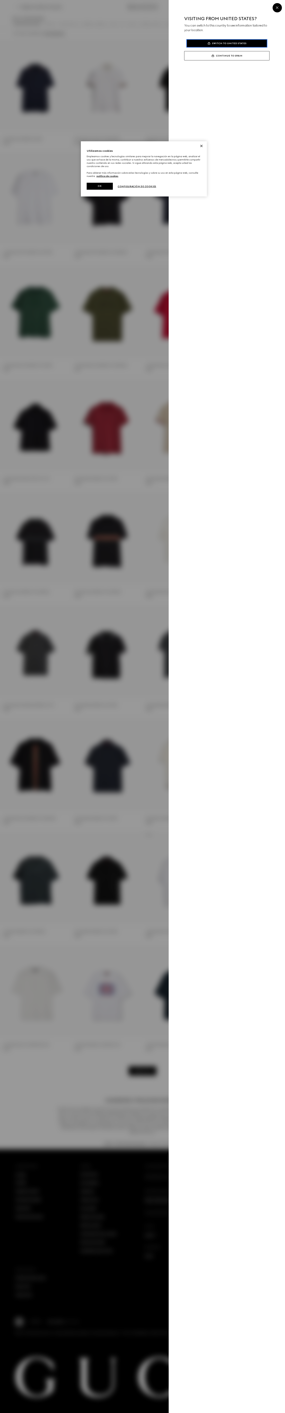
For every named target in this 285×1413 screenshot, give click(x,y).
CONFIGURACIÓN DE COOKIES (137, 186)
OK (100, 186)
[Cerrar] (201, 146)
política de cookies (107, 176)
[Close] (277, 7)
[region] (144, 168)
